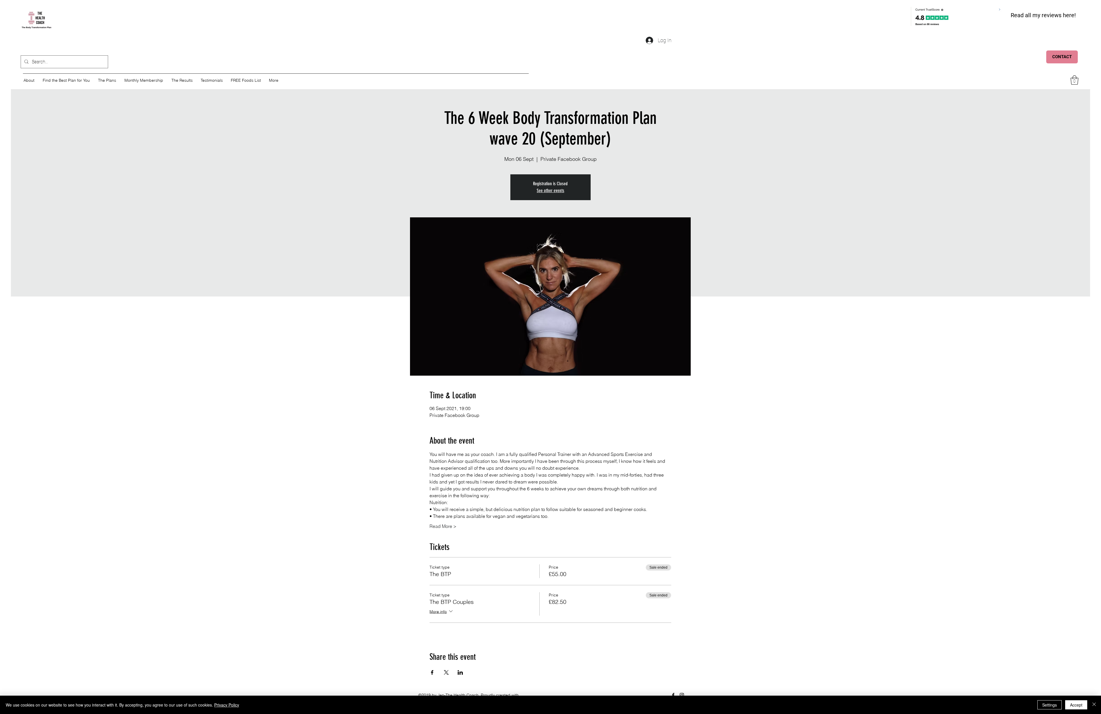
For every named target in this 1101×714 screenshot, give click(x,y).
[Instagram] (682, 695)
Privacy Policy (226, 705)
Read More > (443, 526)
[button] (1074, 80)
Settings (1049, 705)
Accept (1076, 705)
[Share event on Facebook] (432, 672)
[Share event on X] (446, 672)
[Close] (1094, 704)
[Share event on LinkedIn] (460, 672)
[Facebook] (673, 695)
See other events (550, 190)
